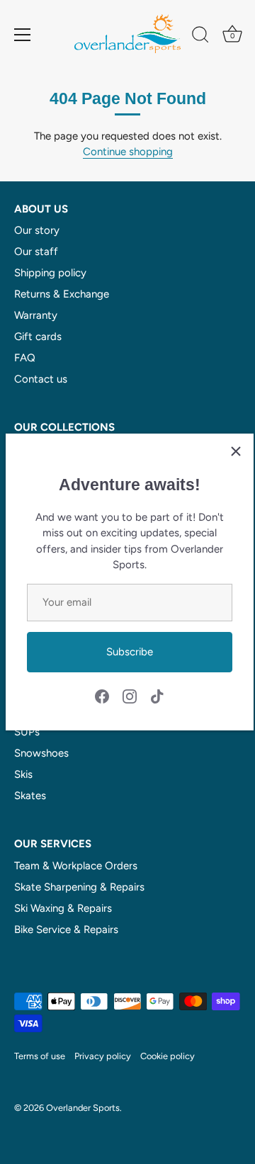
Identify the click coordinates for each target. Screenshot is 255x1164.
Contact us (40, 379)
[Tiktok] (157, 695)
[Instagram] (130, 695)
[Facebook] (102, 695)
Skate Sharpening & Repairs (79, 887)
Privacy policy (102, 1056)
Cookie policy (167, 1056)
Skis (23, 774)
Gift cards (38, 336)
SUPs (27, 731)
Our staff (36, 251)
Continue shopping (128, 151)
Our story (37, 230)
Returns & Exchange (61, 294)
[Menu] (22, 34)
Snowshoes (41, 753)
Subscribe (129, 651)
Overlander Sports (83, 1107)
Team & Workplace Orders (75, 865)
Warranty (35, 315)
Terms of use (39, 1056)
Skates (30, 795)
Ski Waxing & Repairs (63, 908)
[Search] (200, 36)
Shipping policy (50, 272)
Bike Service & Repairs (66, 929)
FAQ (24, 357)
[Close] (235, 451)
